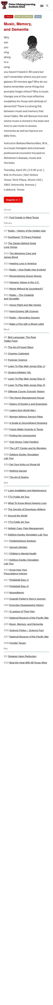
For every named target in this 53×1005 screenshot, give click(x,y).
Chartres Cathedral (18, 353)
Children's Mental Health (22, 553)
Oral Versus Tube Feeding (23, 442)
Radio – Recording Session (24, 317)
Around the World (17, 515)
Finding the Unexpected (22, 435)
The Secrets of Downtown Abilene (27, 509)
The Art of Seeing (19, 477)
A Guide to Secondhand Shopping (28, 423)
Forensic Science (17, 360)
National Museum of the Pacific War (29, 617)
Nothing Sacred (18, 470)
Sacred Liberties (18, 547)
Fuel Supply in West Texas (24, 217)
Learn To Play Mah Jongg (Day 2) (26, 378)
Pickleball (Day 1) (19, 580)
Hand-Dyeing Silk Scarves (23, 311)
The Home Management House (26, 397)
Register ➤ (12, 200)
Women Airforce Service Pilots (26, 416)
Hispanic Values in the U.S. (24, 282)
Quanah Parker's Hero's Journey (27, 598)
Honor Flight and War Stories (25, 305)
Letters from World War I (22, 410)
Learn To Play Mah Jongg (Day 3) (26, 385)
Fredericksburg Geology (22, 541)
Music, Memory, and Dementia (26, 624)
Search (47, 4)
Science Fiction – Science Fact (26, 630)
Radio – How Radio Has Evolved (27, 269)
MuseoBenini (16, 592)
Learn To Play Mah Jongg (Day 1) (26, 366)
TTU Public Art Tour (18, 496)
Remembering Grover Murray (25, 276)
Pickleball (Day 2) (19, 586)
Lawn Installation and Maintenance (27, 490)
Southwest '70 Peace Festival (24, 237)
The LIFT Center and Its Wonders (27, 448)
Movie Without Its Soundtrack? (26, 288)
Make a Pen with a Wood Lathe (26, 324)
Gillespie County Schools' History (26, 391)
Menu (41, 4)
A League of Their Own (22, 611)
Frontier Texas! (17, 643)
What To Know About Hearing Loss (27, 503)
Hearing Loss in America (23, 263)
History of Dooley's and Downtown (28, 404)
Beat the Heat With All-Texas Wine (28, 662)
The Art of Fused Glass (20, 347)
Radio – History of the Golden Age (27, 230)
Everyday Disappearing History (26, 605)
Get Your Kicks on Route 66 (24, 464)
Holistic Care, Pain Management (26, 528)
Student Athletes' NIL (19, 372)
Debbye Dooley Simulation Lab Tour (28, 534)
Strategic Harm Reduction (22, 656)
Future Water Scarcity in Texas (26, 429)
